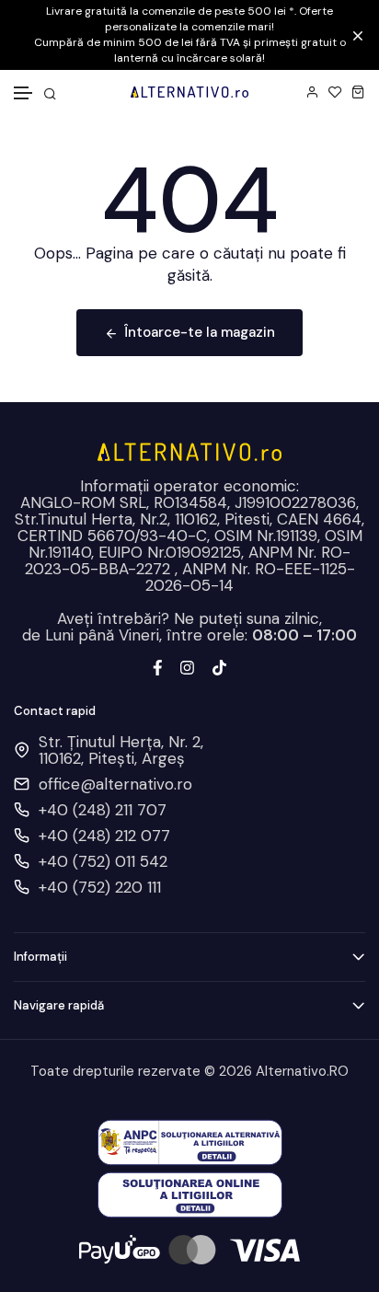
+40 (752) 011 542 (103, 861)
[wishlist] (335, 91)
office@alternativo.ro (115, 784)
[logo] (189, 91)
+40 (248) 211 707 (103, 810)
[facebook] (158, 665)
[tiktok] (219, 665)
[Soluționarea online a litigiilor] (190, 1193)
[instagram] (187, 665)
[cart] (358, 91)
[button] (24, 93)
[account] (312, 91)
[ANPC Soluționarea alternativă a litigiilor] (190, 1141)
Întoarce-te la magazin (199, 332)
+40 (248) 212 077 (104, 835)
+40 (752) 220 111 (100, 887)
